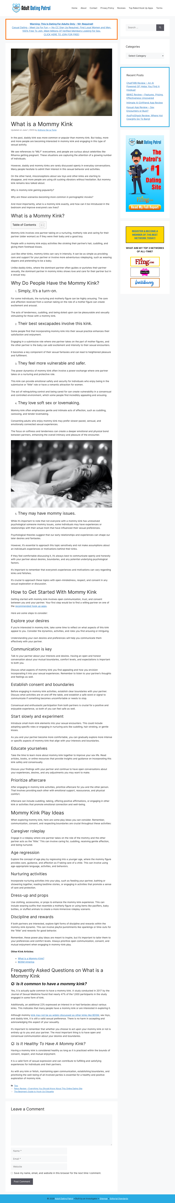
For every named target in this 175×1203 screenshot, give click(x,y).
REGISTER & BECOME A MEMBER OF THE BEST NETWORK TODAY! (145, 234)
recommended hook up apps (31, 606)
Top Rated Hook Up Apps (141, 8)
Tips (16, 1085)
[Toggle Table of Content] (40, 225)
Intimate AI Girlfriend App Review (144, 102)
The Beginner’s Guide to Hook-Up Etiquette (34, 1091)
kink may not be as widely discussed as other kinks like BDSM (65, 1015)
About (83, 8)
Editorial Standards (119, 1198)
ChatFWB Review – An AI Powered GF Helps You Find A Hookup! (143, 86)
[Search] (160, 27)
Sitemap (104, 1198)
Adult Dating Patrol (64, 1198)
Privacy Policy (107, 8)
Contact (93, 8)
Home (74, 8)
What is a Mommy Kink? (31, 958)
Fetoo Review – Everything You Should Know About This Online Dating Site (48, 1088)
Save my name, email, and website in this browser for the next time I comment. (57, 1173)
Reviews (121, 8)
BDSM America (26, 962)
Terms (159, 8)
